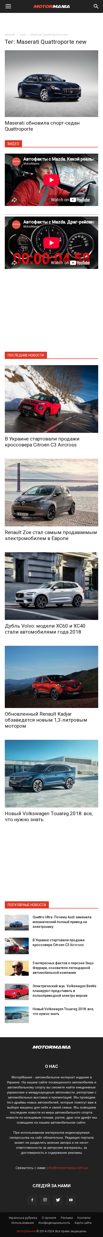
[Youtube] (71, 1200)
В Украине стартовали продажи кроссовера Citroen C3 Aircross (42, 442)
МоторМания (26, 1231)
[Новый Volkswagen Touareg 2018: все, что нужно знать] (51, 774)
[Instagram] (45, 1200)
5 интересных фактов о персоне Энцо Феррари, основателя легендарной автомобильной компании (63, 968)
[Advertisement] (51, 21)
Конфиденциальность (54, 1223)
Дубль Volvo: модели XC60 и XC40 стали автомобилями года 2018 (45, 629)
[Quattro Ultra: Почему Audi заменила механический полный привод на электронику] (17, 923)
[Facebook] (32, 1200)
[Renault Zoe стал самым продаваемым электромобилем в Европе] (51, 492)
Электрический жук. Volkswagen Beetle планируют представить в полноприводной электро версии (64, 990)
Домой (10, 35)
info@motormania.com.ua (67, 1167)
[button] (96, 6)
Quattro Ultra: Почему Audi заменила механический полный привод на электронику (62, 922)
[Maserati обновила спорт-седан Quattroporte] (51, 83)
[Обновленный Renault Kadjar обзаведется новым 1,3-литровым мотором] (51, 677)
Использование (22, 1223)
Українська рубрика (23, 1218)
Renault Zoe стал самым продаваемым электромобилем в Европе (51, 535)
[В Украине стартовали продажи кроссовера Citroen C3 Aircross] (51, 399)
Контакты (84, 1218)
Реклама (67, 1218)
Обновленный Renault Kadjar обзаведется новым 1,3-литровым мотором (46, 720)
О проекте (49, 1218)
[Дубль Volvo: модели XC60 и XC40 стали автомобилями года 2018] (51, 586)
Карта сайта (83, 1223)
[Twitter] (58, 1200)
